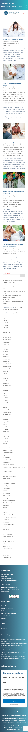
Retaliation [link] (22, 100)
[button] (23, 13)
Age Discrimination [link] (7, 450)
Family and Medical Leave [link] (9, 149)
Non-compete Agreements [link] (9, 98)
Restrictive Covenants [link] (8, 524)
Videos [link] (3, 623)
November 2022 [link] (7, 414)
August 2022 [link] (6, 422)
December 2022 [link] (7, 412)
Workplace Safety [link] (13, 206)
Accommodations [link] (7, 89)
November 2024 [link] (7, 366)
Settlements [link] (6, 102)
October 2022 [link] (6, 417)
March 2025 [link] (6, 356)
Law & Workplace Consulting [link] (8, 613)
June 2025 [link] (5, 349)
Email (4, 682)
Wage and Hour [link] (7, 546)
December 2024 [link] (7, 364)
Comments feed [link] (7, 557)
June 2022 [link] (5, 426)
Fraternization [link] (14, 96)
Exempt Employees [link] (11, 94)
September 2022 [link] (7, 419)
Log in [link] (4, 553)
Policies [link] (10, 100)
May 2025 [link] (5, 351)
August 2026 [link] (6, 318)
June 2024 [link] (5, 376)
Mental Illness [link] (6, 151)
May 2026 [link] (5, 325)
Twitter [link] (4, 544)
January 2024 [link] (6, 383)
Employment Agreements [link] (9, 43)
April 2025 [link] (5, 354)
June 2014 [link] (5, 439)
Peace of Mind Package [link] (7, 605)
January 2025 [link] (6, 361)
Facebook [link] (22, 147)
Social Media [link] (6, 104)
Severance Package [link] (7, 155)
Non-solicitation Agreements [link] (10, 503)
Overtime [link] (19, 98)
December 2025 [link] (7, 337)
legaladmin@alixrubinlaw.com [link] (14, 6)
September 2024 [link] (7, 368)
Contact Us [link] (4, 628)
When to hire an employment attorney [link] (13, 39)
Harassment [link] (21, 96)
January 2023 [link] (6, 409)
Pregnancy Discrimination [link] (9, 153)
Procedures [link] (16, 100)
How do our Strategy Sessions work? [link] (13, 142)
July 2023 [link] (5, 395)
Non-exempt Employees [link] (9, 500)
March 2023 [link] (6, 405)
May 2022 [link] (5, 429)
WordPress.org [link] (6, 560)
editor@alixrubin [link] (8, 41)
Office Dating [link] (6, 505)
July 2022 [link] (5, 424)
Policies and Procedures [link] (13, 251)
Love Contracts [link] (6, 493)
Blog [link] (4, 455)
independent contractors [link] (9, 483)
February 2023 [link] (6, 407)
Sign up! (14, 701)
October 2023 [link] (6, 388)
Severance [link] (12, 102)
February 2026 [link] (6, 332)
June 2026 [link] (5, 323)
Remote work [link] (6, 522)
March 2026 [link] (6, 330)
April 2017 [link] (5, 434)
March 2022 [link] (6, 431)
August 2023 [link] (6, 393)
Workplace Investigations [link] (7, 611)
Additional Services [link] (6, 616)
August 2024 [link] (6, 371)
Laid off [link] (5, 490)
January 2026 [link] (6, 335)
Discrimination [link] (6, 90)
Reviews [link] (3, 618)
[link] (10, 3)
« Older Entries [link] (6, 273)
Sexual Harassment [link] (20, 102)
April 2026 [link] (5, 327)
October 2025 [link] (6, 342)
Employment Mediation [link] (7, 608)
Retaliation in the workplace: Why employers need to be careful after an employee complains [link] (14, 286)
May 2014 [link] (5, 441)
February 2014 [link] (6, 443)
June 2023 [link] (5, 397)
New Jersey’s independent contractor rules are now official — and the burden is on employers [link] (13, 301)
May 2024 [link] (5, 378)
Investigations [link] (6, 488)
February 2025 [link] (6, 359)
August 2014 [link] (6, 436)
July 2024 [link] (5, 373)
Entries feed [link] (6, 555)
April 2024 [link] (5, 381)
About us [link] (3, 621)
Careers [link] (3, 626)
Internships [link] (6, 486)
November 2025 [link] (7, 339)
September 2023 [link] (7, 390)
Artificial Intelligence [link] (8, 452)
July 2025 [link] (5, 347)
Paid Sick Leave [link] (19, 151)
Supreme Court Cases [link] (8, 541)
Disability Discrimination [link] (9, 460)
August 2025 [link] (6, 344)
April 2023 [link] (5, 402)
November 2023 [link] (7, 385)
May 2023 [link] (5, 400)
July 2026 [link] (5, 320)
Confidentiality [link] (15, 89)
